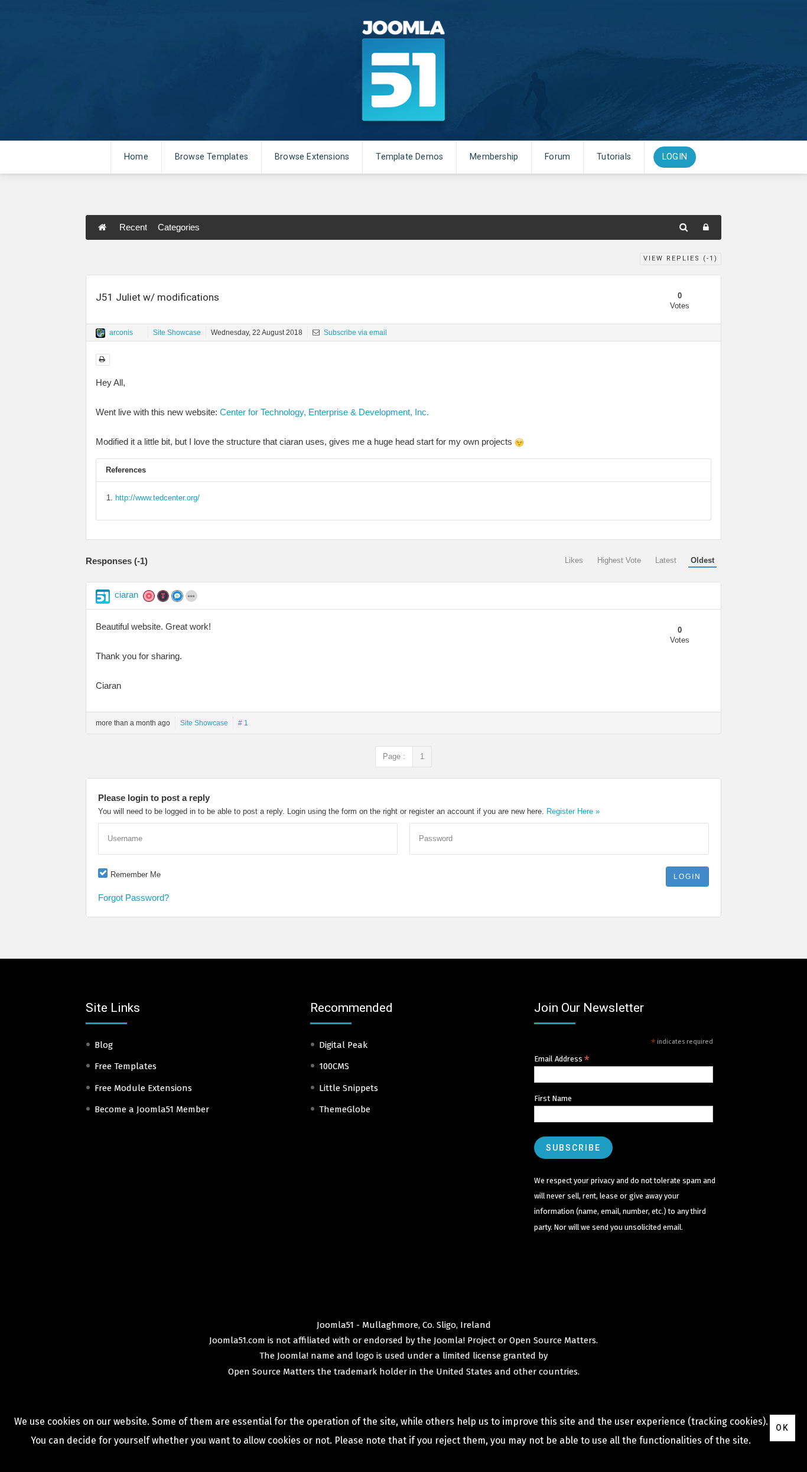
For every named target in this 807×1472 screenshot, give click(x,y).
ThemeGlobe (344, 1109)
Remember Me (135, 874)
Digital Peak (343, 1045)
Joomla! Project (463, 1340)
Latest (665, 560)
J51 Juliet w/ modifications (157, 297)
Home (136, 157)
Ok (782, 1427)
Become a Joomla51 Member (152, 1109)
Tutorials (614, 157)
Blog (104, 1045)
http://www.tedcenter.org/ (157, 497)
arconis (121, 332)
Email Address (562, 1059)
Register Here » (573, 811)
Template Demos (409, 157)
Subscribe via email (354, 332)
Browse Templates (211, 157)
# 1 (243, 723)
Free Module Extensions (143, 1088)
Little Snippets (348, 1088)
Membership (494, 157)
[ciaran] (103, 597)
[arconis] (100, 333)
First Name (553, 1098)
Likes (574, 560)
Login (674, 157)
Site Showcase (177, 332)
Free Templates (126, 1066)
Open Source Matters (552, 1340)
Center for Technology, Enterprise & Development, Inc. (324, 412)
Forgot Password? (133, 898)
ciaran (126, 595)
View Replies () (680, 258)
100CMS (334, 1066)
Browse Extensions (312, 157)
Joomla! (292, 1355)
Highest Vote (619, 560)
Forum (557, 157)
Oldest (702, 560)
